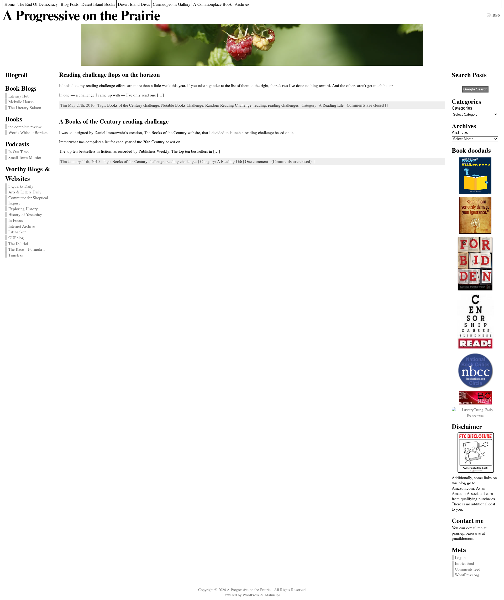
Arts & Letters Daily (24, 191)
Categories (462, 108)
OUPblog (16, 237)
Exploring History (23, 208)
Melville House (21, 101)
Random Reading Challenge (228, 105)
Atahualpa (272, 594)
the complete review (24, 126)
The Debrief (18, 243)
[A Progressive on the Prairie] (252, 45)
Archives (460, 132)
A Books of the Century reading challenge (114, 121)
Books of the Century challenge (133, 105)
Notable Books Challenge (182, 105)
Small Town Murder (24, 157)
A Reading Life (331, 105)
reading (260, 105)
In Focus (15, 220)
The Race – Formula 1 (26, 249)
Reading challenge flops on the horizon (109, 74)
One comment (256, 161)
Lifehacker (17, 231)
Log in (460, 557)
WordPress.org (467, 574)
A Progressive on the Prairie (81, 15)
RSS (496, 15)
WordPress (251, 594)
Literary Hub (18, 96)
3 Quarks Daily (20, 186)
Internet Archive (21, 226)
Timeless (15, 255)
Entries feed (464, 563)
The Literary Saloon (24, 107)
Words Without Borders (28, 132)
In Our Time (18, 151)
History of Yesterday (25, 214)
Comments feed (467, 569)
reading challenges (283, 105)
